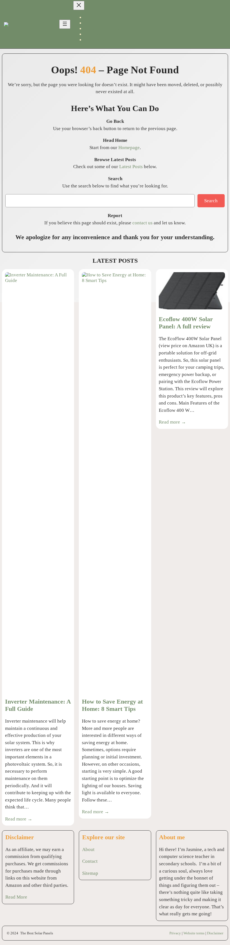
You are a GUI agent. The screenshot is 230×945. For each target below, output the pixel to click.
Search (211, 200)
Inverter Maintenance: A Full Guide (38, 705)
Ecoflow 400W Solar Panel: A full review (186, 323)
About (88, 849)
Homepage (129, 147)
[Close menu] (78, 5)
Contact (90, 861)
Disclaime (214, 933)
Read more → (18, 819)
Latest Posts (131, 166)
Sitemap (90, 873)
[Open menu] (64, 24)
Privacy (175, 933)
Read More (16, 897)
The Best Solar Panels (36, 933)
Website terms (193, 933)
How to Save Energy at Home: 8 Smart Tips (112, 705)
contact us (142, 222)
